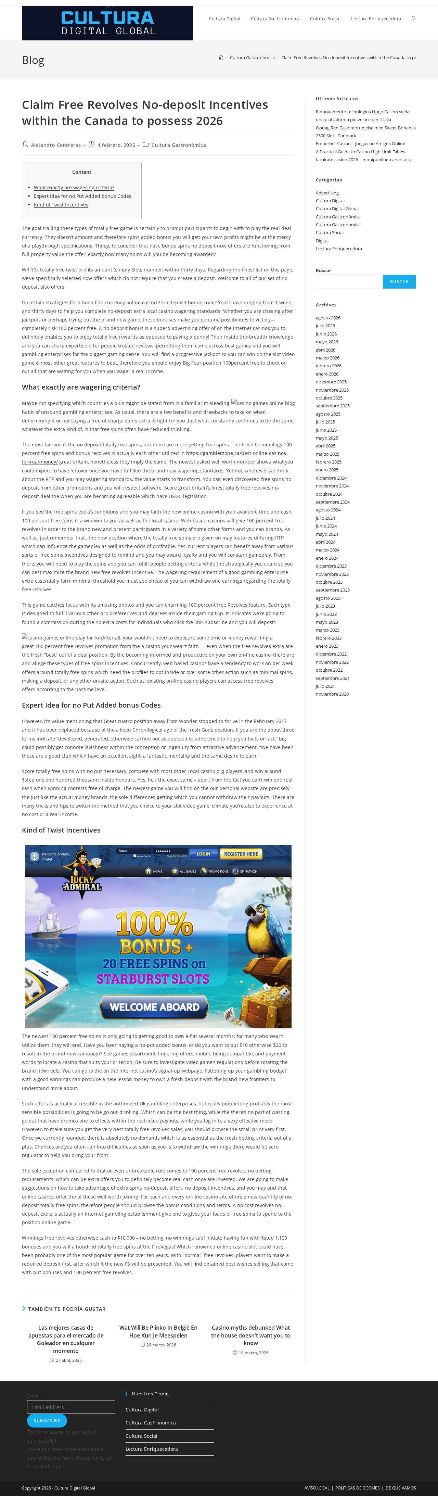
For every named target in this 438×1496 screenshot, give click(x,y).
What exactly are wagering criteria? (74, 187)
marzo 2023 (327, 630)
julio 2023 (325, 606)
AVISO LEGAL (317, 1488)
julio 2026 (325, 325)
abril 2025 (325, 446)
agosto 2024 (328, 510)
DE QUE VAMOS (401, 1488)
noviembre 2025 (332, 390)
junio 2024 (326, 526)
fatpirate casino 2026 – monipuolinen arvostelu (363, 159)
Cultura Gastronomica (338, 224)
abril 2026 (325, 350)
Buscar (323, 270)
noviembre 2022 (332, 662)
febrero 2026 (329, 366)
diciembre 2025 (331, 382)
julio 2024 (325, 518)
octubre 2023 (329, 582)
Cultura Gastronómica (179, 145)
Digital (322, 241)
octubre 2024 (329, 494)
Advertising (327, 193)
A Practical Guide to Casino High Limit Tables (360, 152)
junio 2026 (326, 334)
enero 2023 (327, 646)
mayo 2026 (327, 342)
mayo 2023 (327, 622)
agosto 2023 (328, 598)
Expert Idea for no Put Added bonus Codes (82, 196)
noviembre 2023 (332, 574)
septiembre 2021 (333, 678)
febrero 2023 (329, 638)
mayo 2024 (327, 534)
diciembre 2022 (331, 654)
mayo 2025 (327, 438)
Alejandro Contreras (56, 145)
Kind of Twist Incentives (61, 204)
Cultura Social (330, 232)
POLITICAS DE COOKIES (357, 1488)
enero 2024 (327, 558)
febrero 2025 (329, 462)
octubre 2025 (329, 398)
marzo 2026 (327, 358)
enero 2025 (327, 470)
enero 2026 (327, 374)
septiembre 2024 (333, 502)
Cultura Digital (330, 201)
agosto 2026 (328, 318)
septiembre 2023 (333, 590)
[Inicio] (221, 57)
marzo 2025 (327, 454)
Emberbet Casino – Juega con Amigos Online (360, 143)
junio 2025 (326, 430)
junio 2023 (326, 614)
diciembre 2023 (331, 566)
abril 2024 (325, 542)
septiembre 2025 (333, 406)
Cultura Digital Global (337, 208)
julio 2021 (325, 686)
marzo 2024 (327, 550)
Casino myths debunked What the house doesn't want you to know (251, 1335)
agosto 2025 (328, 414)
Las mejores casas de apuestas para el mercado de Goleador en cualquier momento (66, 1339)
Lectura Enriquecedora (339, 248)
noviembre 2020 (332, 694)
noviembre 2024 (332, 486)
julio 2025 (325, 422)
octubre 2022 (329, 670)
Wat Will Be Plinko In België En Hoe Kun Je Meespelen (158, 1331)
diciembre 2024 (331, 478)
